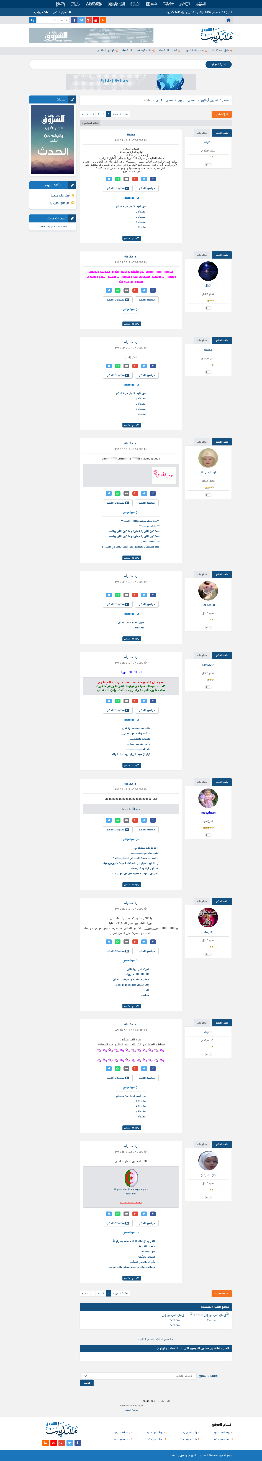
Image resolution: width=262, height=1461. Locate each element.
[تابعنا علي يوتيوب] (96, 20)
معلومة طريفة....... (140, 739)
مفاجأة (142, 227)
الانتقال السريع (208, 1375)
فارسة (208, 932)
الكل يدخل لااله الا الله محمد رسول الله (133, 1241)
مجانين (145, 995)
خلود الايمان (208, 1175)
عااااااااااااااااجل (150, 541)
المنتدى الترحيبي (187, 100)
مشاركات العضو (116, 188)
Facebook (174, 1324)
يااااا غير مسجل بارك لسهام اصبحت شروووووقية (130, 863)
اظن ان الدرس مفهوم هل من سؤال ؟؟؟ (135, 873)
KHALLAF (208, 664)
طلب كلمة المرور (194, 50)
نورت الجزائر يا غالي (138, 969)
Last (85, 114)
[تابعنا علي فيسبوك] (74, 20)
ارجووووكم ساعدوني (146, 848)
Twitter (211, 1320)
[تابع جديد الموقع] (103, 20)
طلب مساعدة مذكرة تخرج (136, 728)
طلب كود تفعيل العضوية (136, 50)
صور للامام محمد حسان (131, 622)
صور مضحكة (148, 1251)
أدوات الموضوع (91, 123)
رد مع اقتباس (130, 238)
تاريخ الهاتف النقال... (138, 744)
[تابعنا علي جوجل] (89, 20)
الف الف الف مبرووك (137, 974)
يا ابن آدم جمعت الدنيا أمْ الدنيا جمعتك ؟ (135, 858)
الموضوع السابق (163, 1339)
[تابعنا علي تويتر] (81, 20)
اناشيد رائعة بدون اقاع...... (135, 733)
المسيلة (139, 627)
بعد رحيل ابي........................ (144, 853)
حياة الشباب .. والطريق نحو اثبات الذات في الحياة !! (131, 546)
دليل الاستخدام (220, 50)
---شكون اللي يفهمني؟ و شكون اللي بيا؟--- (134, 531)
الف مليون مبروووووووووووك (132, 984)
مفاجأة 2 (141, 211)
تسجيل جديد (38, 12)
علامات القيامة (146, 1246)
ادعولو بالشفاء (146, 1257)
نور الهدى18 (208, 472)
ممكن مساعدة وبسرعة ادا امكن (131, 979)
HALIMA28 (208, 605)
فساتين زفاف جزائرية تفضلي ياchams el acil (131, 1267)
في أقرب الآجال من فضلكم (131, 206)
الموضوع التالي (147, 1339)
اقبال (208, 285)
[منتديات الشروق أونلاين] (229, 20)
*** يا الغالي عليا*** (149, 526)
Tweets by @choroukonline (53, 226)
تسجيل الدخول (61, 12)
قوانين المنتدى (105, 50)
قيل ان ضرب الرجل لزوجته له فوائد (131, 754)
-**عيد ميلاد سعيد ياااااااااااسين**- (140, 521)
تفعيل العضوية (168, 50)
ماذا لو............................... (138, 749)
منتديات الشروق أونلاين (215, 100)
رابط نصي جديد (222, 1432)
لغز (147, 990)
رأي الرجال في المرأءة (142, 1262)
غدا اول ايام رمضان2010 (144, 868)
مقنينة (208, 142)
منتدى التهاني (165, 100)
